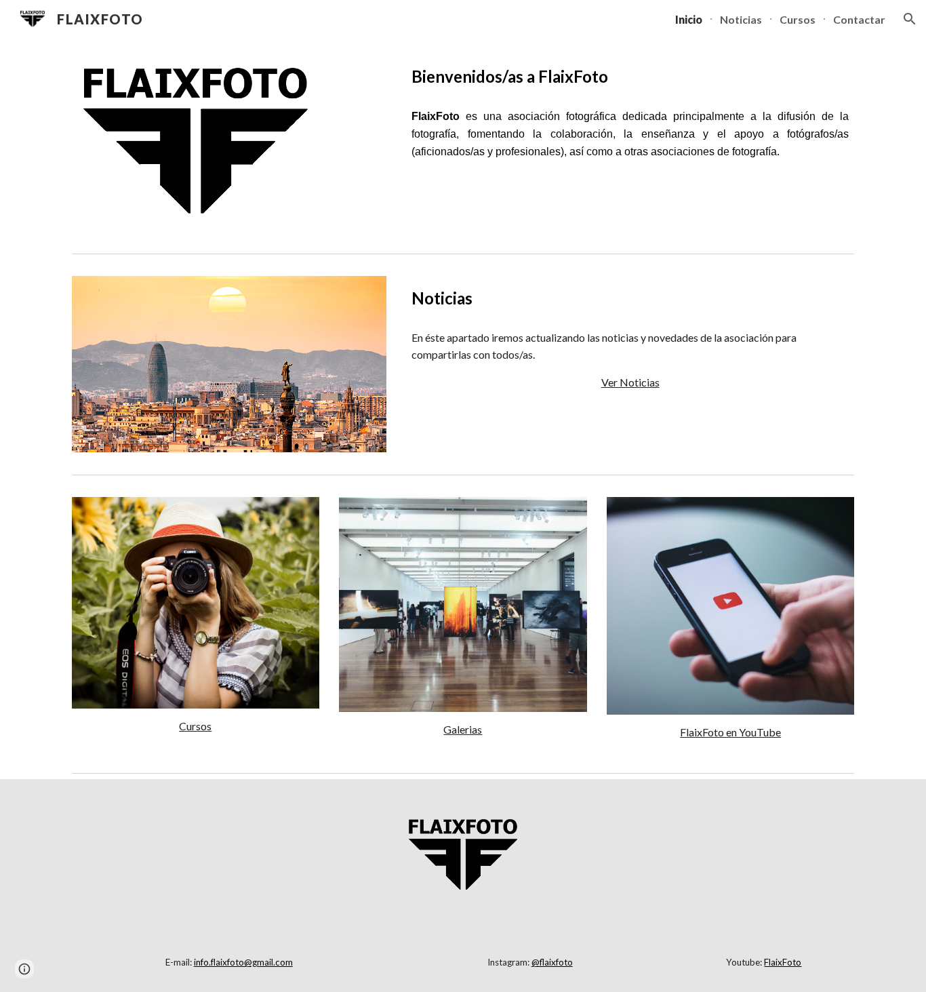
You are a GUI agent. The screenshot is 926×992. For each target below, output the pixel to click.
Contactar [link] (859, 19)
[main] (630, 76)
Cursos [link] (798, 19)
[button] (909, 19)
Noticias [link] (741, 19)
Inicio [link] (688, 19)
